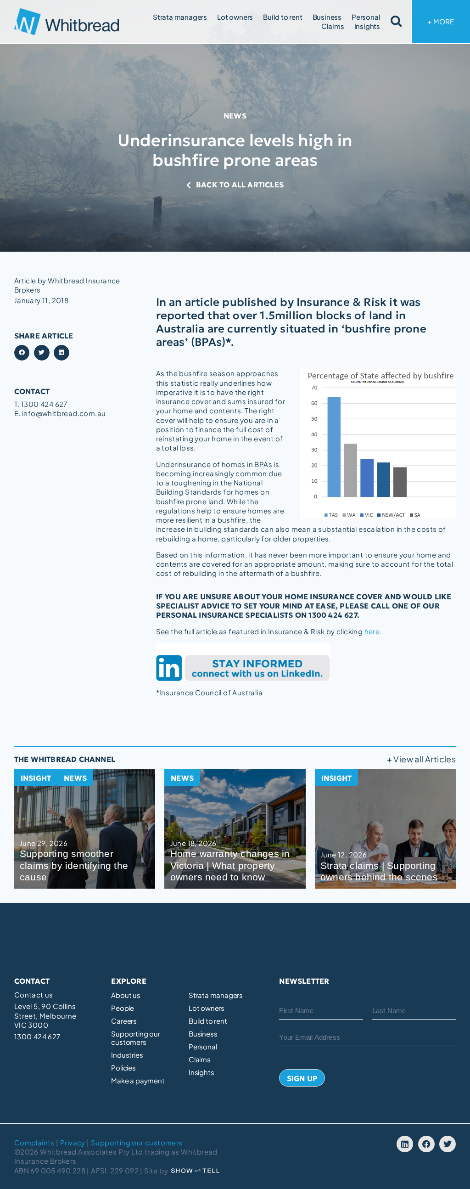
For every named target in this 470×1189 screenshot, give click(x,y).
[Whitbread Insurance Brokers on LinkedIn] (306, 662)
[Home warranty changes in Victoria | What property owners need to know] (235, 829)
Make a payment (137, 1080)
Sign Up (302, 1078)
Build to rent (282, 16)
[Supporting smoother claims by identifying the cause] (85, 829)
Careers (124, 1021)
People (122, 1008)
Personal (366, 16)
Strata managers (180, 16)
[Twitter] (447, 1144)
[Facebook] (426, 1144)
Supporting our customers (135, 1038)
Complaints (34, 1142)
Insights (367, 26)
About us (125, 995)
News (235, 115)
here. (373, 631)
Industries (127, 1055)
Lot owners (235, 16)
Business (327, 16)
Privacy (72, 1142)
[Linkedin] (405, 1144)
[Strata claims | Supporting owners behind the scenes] (385, 829)
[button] (22, 353)
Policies (123, 1068)
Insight (36, 778)
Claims (332, 26)
